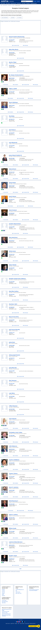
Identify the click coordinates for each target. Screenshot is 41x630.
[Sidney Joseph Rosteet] (4, 357)
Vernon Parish (4, 600)
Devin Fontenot (13, 210)
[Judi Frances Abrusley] (4, 332)
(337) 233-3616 (11, 421)
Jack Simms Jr (12, 129)
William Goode (12, 528)
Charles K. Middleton (14, 459)
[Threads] (21, 621)
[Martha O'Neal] (4, 65)
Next (20, 568)
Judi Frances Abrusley (14, 329)
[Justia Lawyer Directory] (4, 1)
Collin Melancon (13, 446)
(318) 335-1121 (11, 332)
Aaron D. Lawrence (13, 487)
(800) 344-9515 (11, 545)
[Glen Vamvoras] (4, 383)
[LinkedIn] (16, 621)
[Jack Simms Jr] (4, 132)
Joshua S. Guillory (13, 514)
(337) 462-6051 (11, 65)
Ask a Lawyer (8, 3)
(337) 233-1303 (11, 517)
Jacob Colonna (12, 196)
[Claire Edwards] (4, 421)
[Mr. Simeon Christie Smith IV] (4, 77)
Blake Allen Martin (13, 49)
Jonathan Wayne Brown (15, 223)
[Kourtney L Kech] (4, 306)
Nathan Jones (12, 251)
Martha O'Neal (12, 62)
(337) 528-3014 (11, 358)
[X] (23, 621)
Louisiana (13, 5)
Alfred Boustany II (13, 501)
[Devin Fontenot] (4, 212)
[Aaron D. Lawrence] (4, 489)
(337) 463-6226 (11, 39)
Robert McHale (12, 265)
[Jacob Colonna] (4, 199)
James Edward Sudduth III (15, 155)
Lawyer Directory (5, 5)
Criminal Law (9, 5)
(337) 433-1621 (11, 383)
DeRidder (3, 589)
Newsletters (28, 3)
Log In (35, 1)
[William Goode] (4, 531)
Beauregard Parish (5, 601)
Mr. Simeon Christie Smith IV (16, 75)
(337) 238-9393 (11, 132)
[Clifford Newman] (4, 408)
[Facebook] (18, 621)
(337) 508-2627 (11, 213)
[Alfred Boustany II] (4, 503)
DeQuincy (3, 595)
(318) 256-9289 (11, 345)
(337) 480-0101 (11, 307)
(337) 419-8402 (11, 319)
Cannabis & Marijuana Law (20, 589)
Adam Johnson (12, 169)
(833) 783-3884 (11, 158)
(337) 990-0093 (11, 268)
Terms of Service (22, 623)
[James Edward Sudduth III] (4, 158)
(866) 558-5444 (11, 449)
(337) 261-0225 (11, 504)
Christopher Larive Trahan (15, 432)
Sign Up (38, 1)
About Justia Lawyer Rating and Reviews (6, 615)
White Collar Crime (18, 593)
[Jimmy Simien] (4, 185)
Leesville (3, 590)
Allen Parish (4, 602)
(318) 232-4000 (11, 490)
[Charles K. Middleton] (4, 462)
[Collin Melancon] (4, 448)
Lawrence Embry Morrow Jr (15, 542)
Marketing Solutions (34, 3)
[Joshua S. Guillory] (4, 517)
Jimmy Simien (12, 182)
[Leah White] (4, 396)
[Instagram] (19, 621)
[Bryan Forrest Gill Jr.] (4, 319)
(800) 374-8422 (11, 185)
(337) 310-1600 (11, 370)
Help (18, 623)
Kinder (3, 594)
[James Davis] (4, 345)
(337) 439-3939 (11, 281)
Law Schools (19, 3)
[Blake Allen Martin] (4, 52)
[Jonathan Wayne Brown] (4, 226)
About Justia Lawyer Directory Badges (6, 610)
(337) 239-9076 (11, 145)
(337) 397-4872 (11, 91)
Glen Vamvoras (12, 380)
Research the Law (13, 3)
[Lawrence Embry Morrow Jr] (4, 544)
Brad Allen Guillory (13, 291)
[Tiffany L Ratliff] (4, 91)
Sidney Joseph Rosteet (14, 355)
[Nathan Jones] (4, 253)
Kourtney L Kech (13, 304)
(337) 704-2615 (11, 476)
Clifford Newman (13, 406)
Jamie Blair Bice (13, 367)
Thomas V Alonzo (13, 473)
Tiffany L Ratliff (13, 88)
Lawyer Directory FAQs (5, 611)
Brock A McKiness (13, 102)
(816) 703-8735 (11, 52)
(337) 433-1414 (11, 172)
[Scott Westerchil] (4, 145)
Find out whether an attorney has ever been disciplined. (34, 590)
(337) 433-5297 (11, 294)
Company (15, 623)
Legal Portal (12, 623)
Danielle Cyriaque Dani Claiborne (17, 278)
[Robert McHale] (4, 267)
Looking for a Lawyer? (33, 626)
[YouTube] (17, 621)
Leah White (12, 393)
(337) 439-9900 (11, 396)
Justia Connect (8, 623)
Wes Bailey (11, 116)
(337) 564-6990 (11, 226)
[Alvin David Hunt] (4, 240)
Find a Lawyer (3, 3)
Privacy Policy (27, 623)
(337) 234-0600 (11, 531)
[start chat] (38, 626)
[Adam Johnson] (4, 171)
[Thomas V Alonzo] (4, 476)
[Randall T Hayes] (4, 558)
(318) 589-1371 (11, 558)
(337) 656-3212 (11, 199)
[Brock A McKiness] (4, 105)
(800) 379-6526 (11, 78)
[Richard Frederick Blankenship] (4, 39)
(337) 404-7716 (11, 119)
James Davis (12, 342)
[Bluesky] (22, 621)
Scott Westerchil (13, 142)
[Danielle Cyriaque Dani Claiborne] (4, 281)
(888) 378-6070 (11, 105)
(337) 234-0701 (11, 462)
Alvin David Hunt (13, 237)
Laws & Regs (24, 3)
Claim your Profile (4, 612)
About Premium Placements (6, 613)
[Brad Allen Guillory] (4, 294)
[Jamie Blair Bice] (4, 370)
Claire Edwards (12, 418)
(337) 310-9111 (11, 240)
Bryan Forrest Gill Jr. (14, 316)
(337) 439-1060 (11, 409)
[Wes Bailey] (4, 118)
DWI (16, 590)
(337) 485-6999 (11, 435)
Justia (1, 5)
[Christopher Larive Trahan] (4, 435)
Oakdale (3, 593)
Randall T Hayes (13, 555)
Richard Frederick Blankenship (16, 36)
